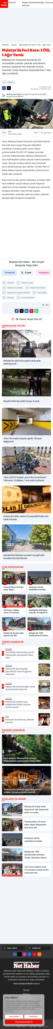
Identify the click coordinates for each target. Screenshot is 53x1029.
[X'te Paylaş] (9, 88)
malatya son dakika (15, 288)
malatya (10, 82)
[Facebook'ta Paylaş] (4, 88)
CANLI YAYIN (12, 948)
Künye (26, 990)
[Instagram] (24, 954)
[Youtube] (34, 954)
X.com (28, 272)
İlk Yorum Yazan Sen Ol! (29, 319)
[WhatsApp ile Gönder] (36, 311)
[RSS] (39, 954)
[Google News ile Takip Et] (46, 132)
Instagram (44, 272)
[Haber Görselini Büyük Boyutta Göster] (26, 114)
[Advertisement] (26, 25)
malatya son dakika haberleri (18, 293)
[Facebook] (15, 954)
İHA (15, 133)
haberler (10, 298)
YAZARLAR (36, 948)
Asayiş (14, 45)
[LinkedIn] (29, 954)
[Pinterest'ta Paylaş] (31, 311)
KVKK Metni (33, 1016)
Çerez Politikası (14, 1016)
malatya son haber (37, 288)
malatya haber (27, 283)
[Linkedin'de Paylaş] (26, 311)
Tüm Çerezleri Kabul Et (24, 1022)
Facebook (10, 272)
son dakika (42, 293)
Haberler (5, 45)
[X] (20, 954)
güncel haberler (28, 298)
